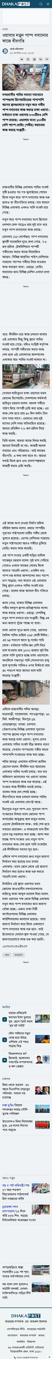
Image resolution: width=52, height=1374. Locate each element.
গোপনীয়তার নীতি (16, 1329)
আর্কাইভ (21, 1341)
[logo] (16, 4)
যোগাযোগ (12, 1335)
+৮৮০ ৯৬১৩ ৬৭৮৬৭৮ (27, 1357)
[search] (41, 4)
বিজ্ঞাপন (31, 1341)
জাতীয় (5, 29)
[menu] (47, 4)
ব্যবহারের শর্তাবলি (36, 1329)
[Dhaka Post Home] (26, 1316)
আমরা (41, 1335)
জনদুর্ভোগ (18, 955)
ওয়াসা (7, 955)
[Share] (21, 59)
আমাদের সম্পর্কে (28, 1335)
